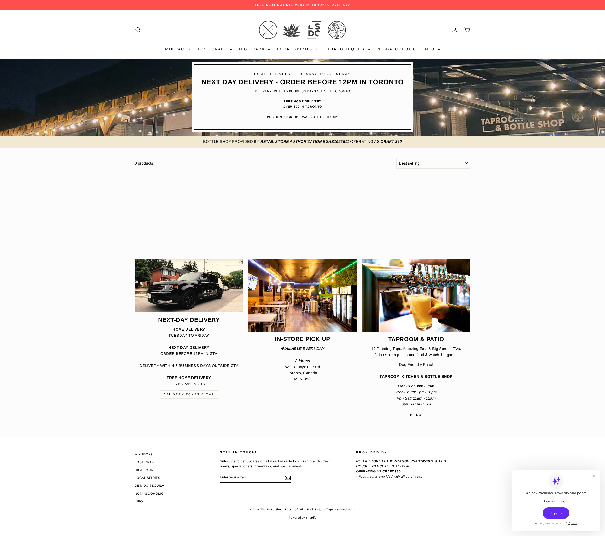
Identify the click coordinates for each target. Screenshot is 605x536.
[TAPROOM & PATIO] (416, 295)
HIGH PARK (253, 49)
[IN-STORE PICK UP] (302, 295)
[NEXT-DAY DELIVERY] (189, 285)
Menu (416, 415)
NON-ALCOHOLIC (396, 49)
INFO (430, 49)
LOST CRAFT (213, 49)
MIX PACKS (178, 49)
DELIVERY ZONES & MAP (188, 394)
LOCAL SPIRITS (295, 49)
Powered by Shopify (302, 517)
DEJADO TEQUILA (346, 49)
